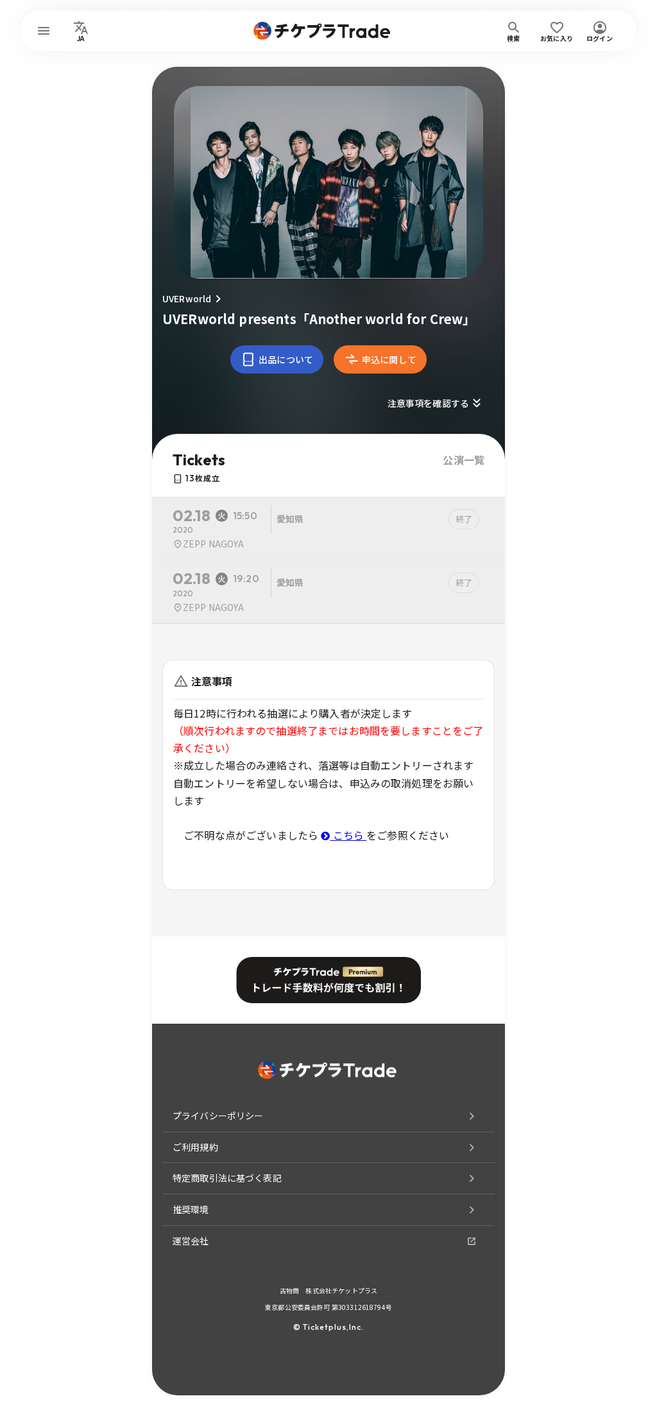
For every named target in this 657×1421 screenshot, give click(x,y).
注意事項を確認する (428, 403)
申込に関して (389, 359)
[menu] (43, 30)
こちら (348, 835)
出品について (286, 359)
